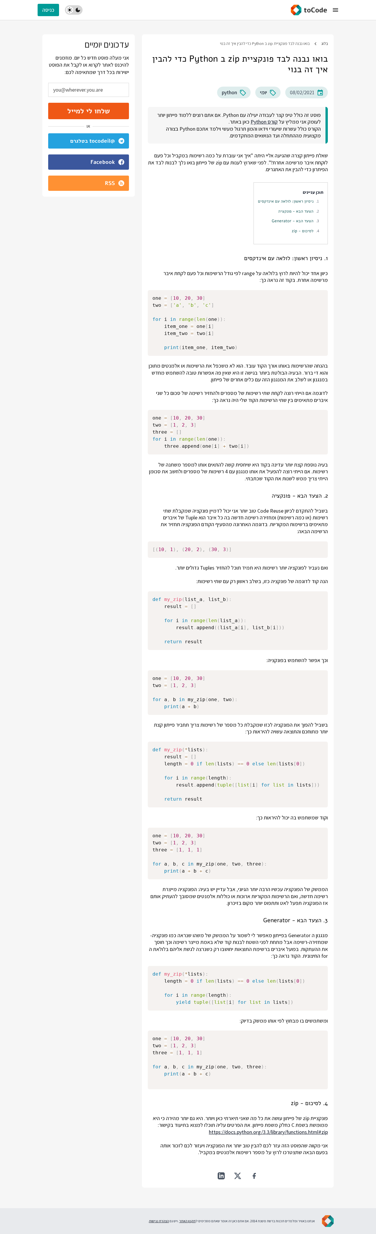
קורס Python (264, 121)
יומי (263, 92)
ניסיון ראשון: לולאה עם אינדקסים (285, 201)
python (229, 92)
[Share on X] (238, 1176)
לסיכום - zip (302, 231)
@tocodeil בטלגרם (92, 140)
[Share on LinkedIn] (221, 1176)
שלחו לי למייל (88, 111)
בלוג (324, 43)
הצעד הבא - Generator (292, 221)
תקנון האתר (187, 1221)
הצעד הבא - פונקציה (295, 211)
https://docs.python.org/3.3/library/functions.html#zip (268, 1132)
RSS (110, 183)
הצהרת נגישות (159, 1221)
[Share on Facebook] (254, 1176)
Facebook (102, 162)
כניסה (48, 9)
